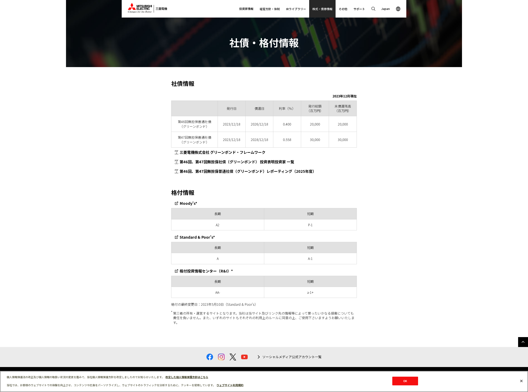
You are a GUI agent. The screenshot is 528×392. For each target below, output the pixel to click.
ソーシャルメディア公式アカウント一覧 (292, 357)
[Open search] (373, 9)
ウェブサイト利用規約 (230, 385)
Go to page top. (523, 342)
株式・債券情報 (322, 9)
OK (405, 381)
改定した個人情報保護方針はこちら (186, 377)
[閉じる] (521, 381)
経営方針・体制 (270, 9)
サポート (359, 9)
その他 (343, 9)
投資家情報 (246, 9)
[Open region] (398, 9)
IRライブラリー (296, 9)
